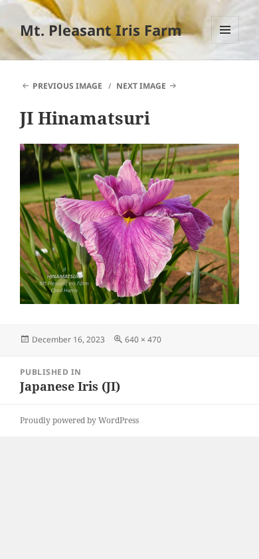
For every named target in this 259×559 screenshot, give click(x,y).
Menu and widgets (225, 43)
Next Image (141, 85)
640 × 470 (143, 339)
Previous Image (67, 85)
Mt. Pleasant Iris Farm (101, 30)
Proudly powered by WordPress (79, 420)
